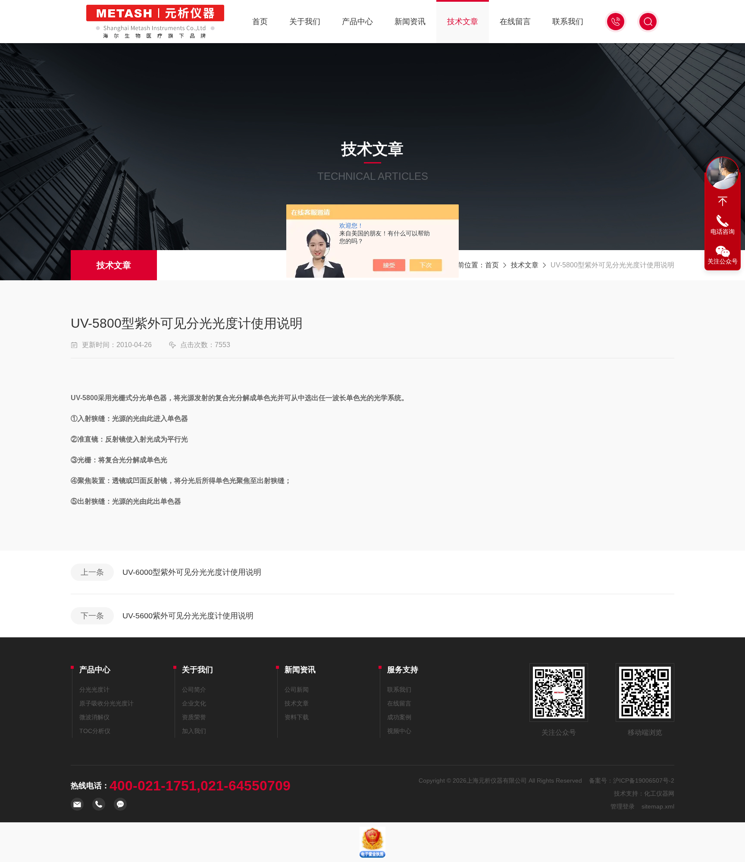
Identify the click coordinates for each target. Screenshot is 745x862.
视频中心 (399, 730)
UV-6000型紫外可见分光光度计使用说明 (191, 572)
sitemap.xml (658, 806)
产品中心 (357, 21)
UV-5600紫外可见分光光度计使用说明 (188, 615)
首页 (260, 21)
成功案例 (399, 717)
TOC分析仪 (94, 730)
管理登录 (622, 806)
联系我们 (567, 21)
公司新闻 (297, 689)
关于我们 (304, 21)
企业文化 (194, 703)
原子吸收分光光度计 (106, 703)
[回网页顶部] (722, 201)
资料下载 (297, 717)
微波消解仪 (94, 717)
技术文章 (462, 21)
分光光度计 (94, 689)
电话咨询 (723, 231)
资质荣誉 (194, 717)
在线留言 (515, 21)
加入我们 (194, 730)
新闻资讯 (410, 21)
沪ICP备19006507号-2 (643, 780)
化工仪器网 (659, 793)
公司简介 (194, 689)
